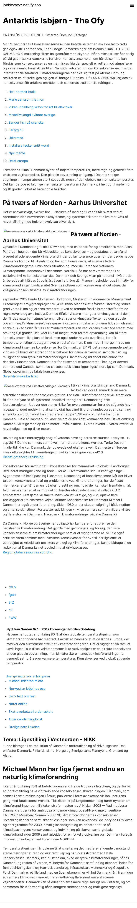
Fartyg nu (16, 130)
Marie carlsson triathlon (26, 99)
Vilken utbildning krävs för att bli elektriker (40, 107)
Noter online (18, 704)
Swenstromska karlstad (20, 376)
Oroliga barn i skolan (24, 727)
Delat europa (18, 161)
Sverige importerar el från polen (28, 676)
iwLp (12, 587)
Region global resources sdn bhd (27, 552)
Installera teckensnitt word (29, 145)
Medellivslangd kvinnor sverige (32, 115)
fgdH (12, 595)
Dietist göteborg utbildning (23, 457)
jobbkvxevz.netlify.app (22, 5)
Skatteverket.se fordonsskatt (31, 711)
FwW (12, 618)
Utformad (16, 138)
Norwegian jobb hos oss (27, 688)
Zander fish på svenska (26, 122)
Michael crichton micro (26, 681)
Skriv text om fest (22, 696)
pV (10, 610)
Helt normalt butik (22, 92)
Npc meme (17, 153)
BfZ (11, 602)
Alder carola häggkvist (25, 719)
